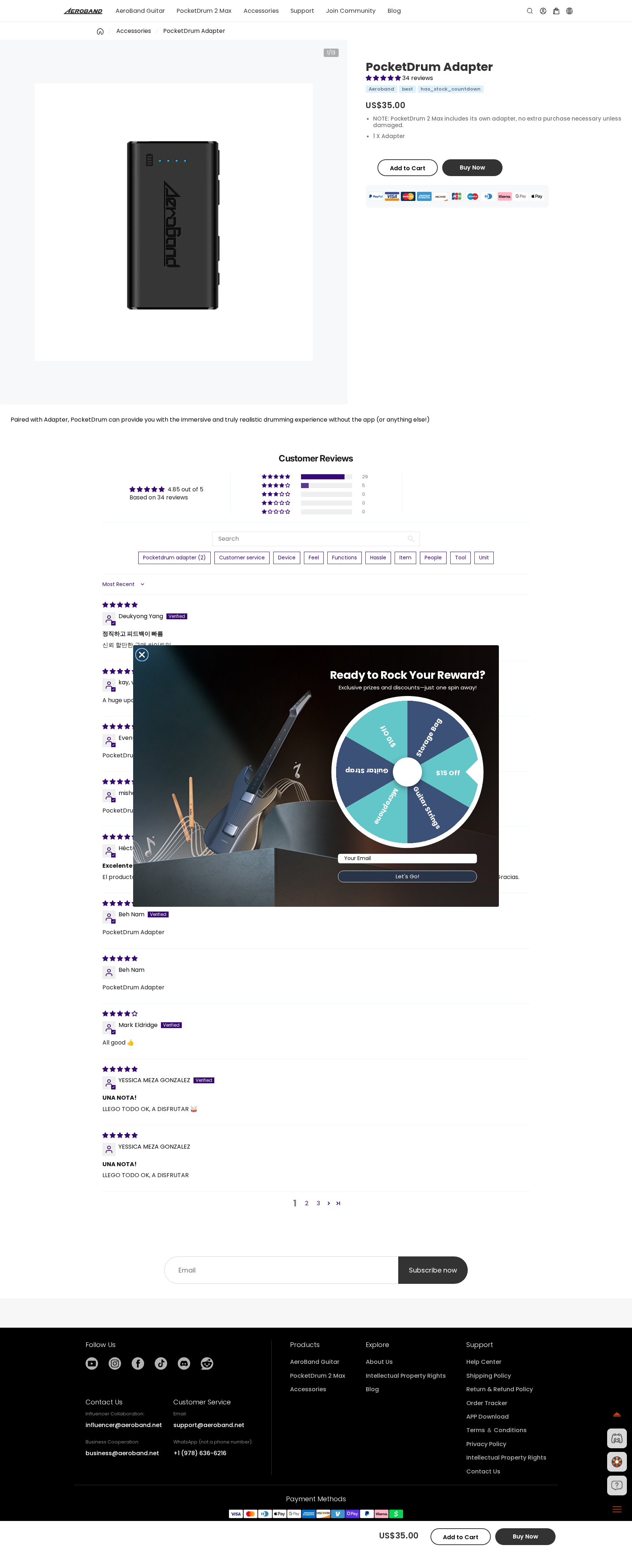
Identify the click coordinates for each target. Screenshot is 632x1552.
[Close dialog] (142, 655)
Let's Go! (407, 876)
